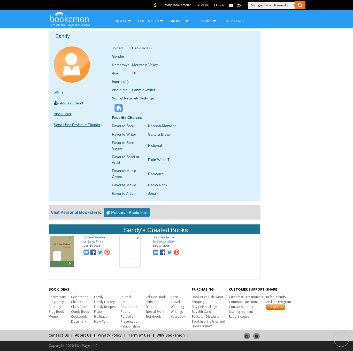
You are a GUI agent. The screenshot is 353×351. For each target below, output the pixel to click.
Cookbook (79, 316)
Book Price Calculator (207, 297)
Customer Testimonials (246, 297)
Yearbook (178, 316)
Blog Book (56, 311)
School (150, 307)
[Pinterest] (256, 334)
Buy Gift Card (201, 311)
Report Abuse (239, 316)
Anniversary (57, 297)
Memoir (54, 316)
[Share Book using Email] (86, 252)
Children (77, 302)
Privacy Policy (110, 335)
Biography (56, 302)
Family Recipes (105, 307)
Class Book (79, 307)
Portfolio (127, 316)
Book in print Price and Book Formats (208, 323)
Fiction (99, 311)
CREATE (120, 20)
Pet (123, 302)
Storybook (153, 316)
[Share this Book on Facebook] (93, 252)
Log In (219, 5)
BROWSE (177, 20)
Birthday (55, 307)
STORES (205, 20)
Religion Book (155, 297)
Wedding (177, 307)
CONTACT (235, 20)
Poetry (125, 311)
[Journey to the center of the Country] (130, 266)
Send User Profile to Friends (77, 125)
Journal (126, 297)
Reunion (151, 302)
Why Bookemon (171, 335)
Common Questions (243, 302)
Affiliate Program (278, 302)
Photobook (129, 307)
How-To (100, 321)
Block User (62, 114)
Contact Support (241, 307)
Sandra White (165, 241)
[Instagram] (247, 334)
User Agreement (241, 311)
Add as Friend (71, 103)
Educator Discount (205, 316)
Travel (175, 302)
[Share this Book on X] (100, 252)
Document (78, 321)
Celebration (79, 297)
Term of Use (139, 335)
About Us (83, 335)
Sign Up (203, 5)
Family (98, 297)
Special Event (154, 311)
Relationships (130, 326)
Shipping (198, 302)
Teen (174, 297)
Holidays (100, 316)
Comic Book (80, 311)
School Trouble (94, 237)
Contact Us (59, 335)
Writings (177, 311)
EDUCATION (149, 20)
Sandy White (95, 241)
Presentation (130, 321)
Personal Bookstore (128, 212)
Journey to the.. (164, 237)
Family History (104, 302)
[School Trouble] (62, 266)
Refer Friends (276, 297)
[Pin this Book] (107, 252)
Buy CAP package (204, 307)
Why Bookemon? (178, 5)
